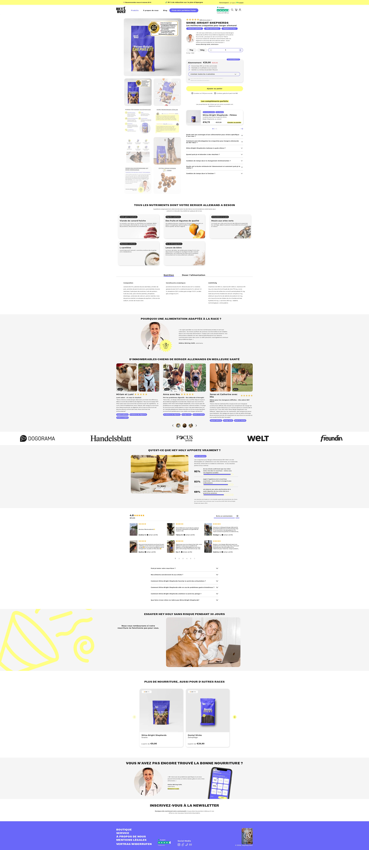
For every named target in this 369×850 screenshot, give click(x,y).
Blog (165, 10)
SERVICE (122, 833)
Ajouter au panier (214, 89)
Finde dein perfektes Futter (184, 10)
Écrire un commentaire (224, 516)
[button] (212, 128)
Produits (135, 10)
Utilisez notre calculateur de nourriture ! (200, 80)
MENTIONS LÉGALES (131, 840)
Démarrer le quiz (173, 788)
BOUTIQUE (124, 829)
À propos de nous (151, 10)
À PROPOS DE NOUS (131, 836)
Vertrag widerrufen (134, 844)
